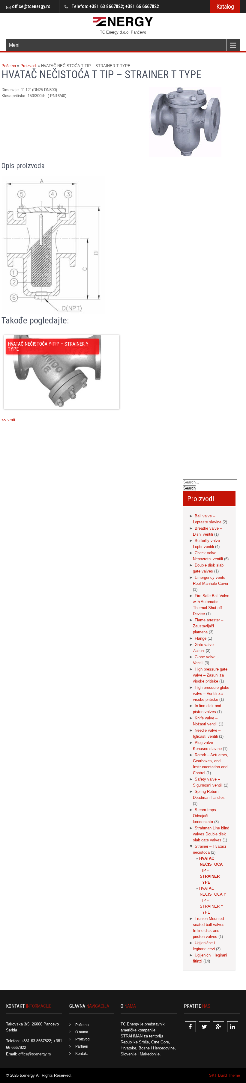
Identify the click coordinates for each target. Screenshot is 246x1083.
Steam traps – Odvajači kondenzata (206, 816)
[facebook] (190, 1026)
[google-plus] (218, 1026)
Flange (200, 638)
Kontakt (81, 1054)
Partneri (81, 1046)
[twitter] (204, 1026)
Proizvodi (83, 1039)
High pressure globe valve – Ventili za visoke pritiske (211, 693)
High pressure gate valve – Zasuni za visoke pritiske (210, 675)
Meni (14, 45)
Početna (82, 1025)
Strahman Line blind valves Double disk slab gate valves (211, 834)
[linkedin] (232, 1026)
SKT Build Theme (224, 1075)
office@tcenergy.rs (31, 6)
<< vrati (8, 420)
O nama (81, 1032)
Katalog (225, 6)
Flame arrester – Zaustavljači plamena (208, 626)
